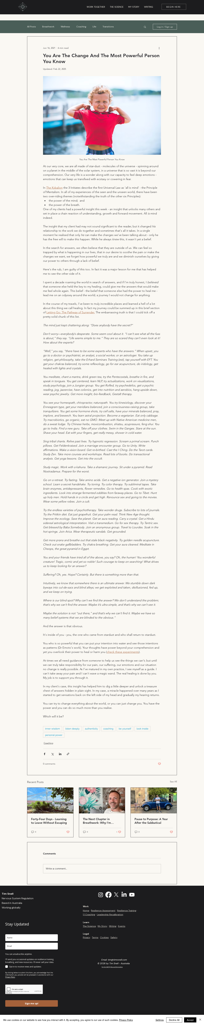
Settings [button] (160, 1019)
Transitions (108, 26)
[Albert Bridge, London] (50, 800)
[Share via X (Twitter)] (52, 753)
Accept (190, 1019)
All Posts (31, 26)
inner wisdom (52, 728)
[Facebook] (108, 895)
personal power (53, 735)
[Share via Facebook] (44, 753)
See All (173, 781)
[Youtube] (132, 895)
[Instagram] (101, 895)
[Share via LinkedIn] (60, 753)
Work (86, 906)
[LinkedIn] (124, 895)
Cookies (104, 937)
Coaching (81, 26)
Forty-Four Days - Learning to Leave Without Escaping (49, 821)
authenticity (91, 728)
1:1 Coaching (89, 914)
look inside (142, 728)
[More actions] (159, 48)
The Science (89, 926)
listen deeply (72, 728)
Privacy (86, 937)
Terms (95, 937)
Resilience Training (126, 910)
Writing (112, 926)
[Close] (200, 1019)
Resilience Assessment (103, 910)
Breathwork (48, 26)
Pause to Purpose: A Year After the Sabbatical (151, 821)
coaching (108, 728)
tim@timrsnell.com (117, 959)
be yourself (125, 728)
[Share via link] (67, 753)
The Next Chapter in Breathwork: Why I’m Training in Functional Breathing (97, 821)
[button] (144, 26)
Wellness (65, 26)
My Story (102, 926)
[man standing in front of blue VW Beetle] (154, 800)
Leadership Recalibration (110, 914)
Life (94, 26)
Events (121, 926)
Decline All (174, 1019)
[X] (116, 895)
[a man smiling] (102, 800)
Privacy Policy (126, 1019)
